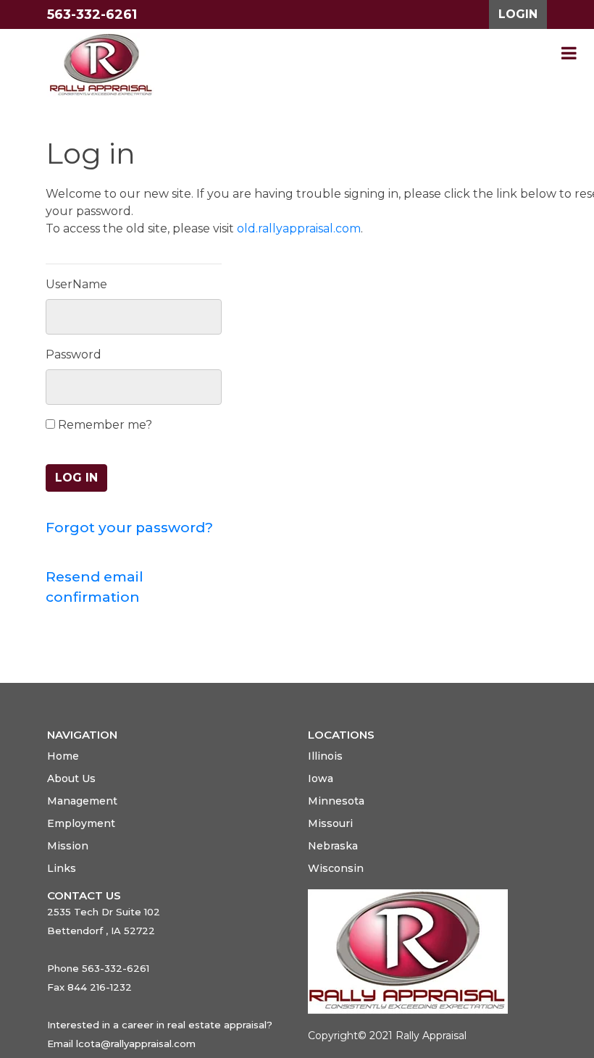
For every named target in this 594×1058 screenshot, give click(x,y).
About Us (71, 778)
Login (517, 14)
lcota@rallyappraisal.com (136, 1043)
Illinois (325, 756)
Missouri (330, 823)
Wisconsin (336, 868)
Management (82, 800)
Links (61, 868)
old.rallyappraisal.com (299, 228)
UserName (76, 284)
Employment (81, 823)
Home (63, 756)
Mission (67, 845)
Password (73, 354)
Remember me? (103, 425)
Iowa (320, 778)
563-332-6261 (92, 14)
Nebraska (333, 845)
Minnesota (336, 800)
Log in (76, 477)
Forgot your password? (129, 527)
